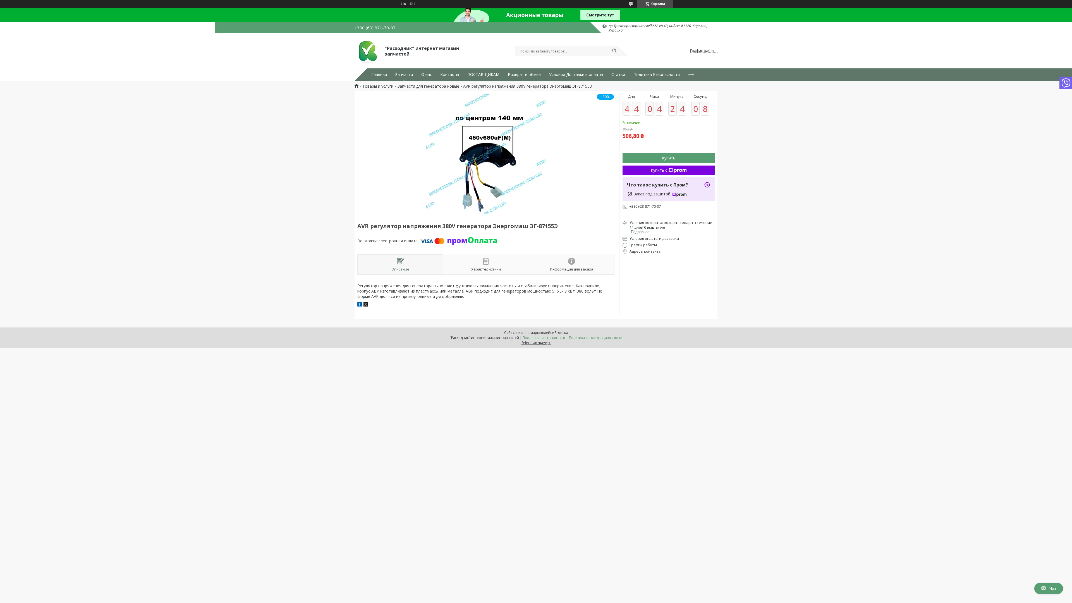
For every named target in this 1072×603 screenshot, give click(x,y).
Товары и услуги (377, 86)
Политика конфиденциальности (596, 337)
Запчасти (404, 74)
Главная (379, 74)
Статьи (618, 74)
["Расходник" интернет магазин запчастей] (367, 51)
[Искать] (614, 51)
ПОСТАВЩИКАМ (483, 74)
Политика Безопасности (656, 74)
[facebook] (359, 305)
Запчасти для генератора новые (428, 86)
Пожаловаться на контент (544, 337)
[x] (365, 305)
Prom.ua (561, 332)
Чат (1052, 588)
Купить (668, 158)
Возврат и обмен (524, 74)
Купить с (659, 170)
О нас (426, 74)
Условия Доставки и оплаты (576, 74)
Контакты (449, 74)
